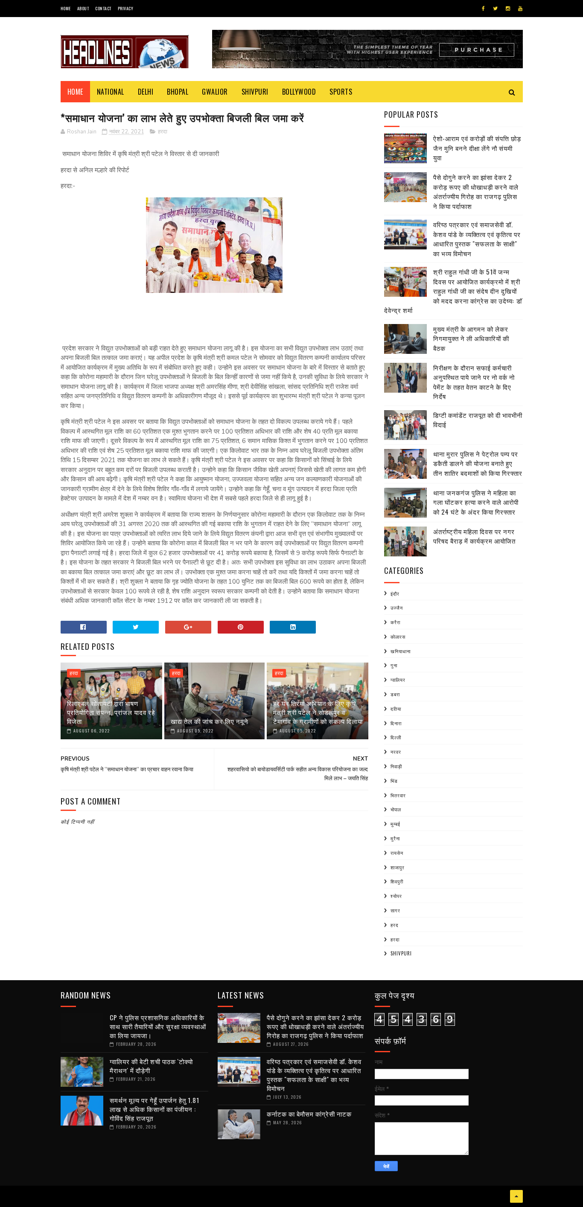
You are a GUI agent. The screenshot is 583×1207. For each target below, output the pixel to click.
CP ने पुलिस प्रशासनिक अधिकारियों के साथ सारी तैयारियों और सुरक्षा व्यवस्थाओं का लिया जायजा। (158, 1026)
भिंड (394, 780)
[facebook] (483, 8)
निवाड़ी (396, 766)
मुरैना (395, 838)
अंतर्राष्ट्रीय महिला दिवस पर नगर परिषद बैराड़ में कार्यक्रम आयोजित (474, 536)
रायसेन (397, 852)
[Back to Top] (516, 1196)
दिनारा (396, 723)
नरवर (396, 751)
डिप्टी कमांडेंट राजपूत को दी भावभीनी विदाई (477, 419)
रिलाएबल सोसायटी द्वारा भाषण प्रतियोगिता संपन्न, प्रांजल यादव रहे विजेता (111, 712)
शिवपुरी (397, 881)
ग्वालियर (398, 679)
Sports (340, 92)
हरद (395, 924)
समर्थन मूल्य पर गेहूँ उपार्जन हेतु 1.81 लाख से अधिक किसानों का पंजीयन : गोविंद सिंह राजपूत (154, 1109)
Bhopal (177, 92)
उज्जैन (397, 607)
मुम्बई (395, 823)
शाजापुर (398, 867)
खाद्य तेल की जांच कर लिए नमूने (209, 721)
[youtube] (520, 8)
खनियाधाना (401, 651)
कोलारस (398, 636)
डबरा (395, 694)
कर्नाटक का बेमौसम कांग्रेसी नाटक (309, 1113)
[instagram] (508, 8)
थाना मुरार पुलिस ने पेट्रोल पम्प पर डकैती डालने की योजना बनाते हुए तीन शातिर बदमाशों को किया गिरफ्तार (477, 463)
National (110, 92)
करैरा (395, 622)
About (83, 8)
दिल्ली (396, 737)
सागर (395, 910)
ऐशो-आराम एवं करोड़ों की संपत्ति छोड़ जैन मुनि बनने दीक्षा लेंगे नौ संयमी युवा (477, 147)
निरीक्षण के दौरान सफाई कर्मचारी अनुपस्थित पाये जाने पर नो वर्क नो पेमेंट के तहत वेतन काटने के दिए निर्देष (474, 382)
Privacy (126, 8)
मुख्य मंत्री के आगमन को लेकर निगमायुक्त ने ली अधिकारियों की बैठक (471, 338)
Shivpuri (255, 92)
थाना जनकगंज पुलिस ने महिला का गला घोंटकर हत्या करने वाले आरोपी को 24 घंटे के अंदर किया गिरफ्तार (476, 502)
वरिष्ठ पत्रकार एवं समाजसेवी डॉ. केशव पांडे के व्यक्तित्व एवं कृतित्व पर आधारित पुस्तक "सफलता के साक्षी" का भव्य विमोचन (477, 239)
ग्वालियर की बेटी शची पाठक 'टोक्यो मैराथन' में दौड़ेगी (151, 1065)
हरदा (162, 132)
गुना (394, 665)
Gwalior (215, 92)
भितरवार (398, 795)
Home (66, 8)
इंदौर (395, 593)
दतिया (396, 708)
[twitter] (495, 8)
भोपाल (396, 809)
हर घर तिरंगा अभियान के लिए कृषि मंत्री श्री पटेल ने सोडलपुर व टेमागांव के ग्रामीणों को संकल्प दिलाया (318, 712)
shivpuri (401, 953)
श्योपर (396, 895)
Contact (103, 8)
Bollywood (299, 92)
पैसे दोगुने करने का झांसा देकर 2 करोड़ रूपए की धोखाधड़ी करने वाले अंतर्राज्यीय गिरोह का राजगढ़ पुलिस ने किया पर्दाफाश (476, 191)
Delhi (146, 92)
